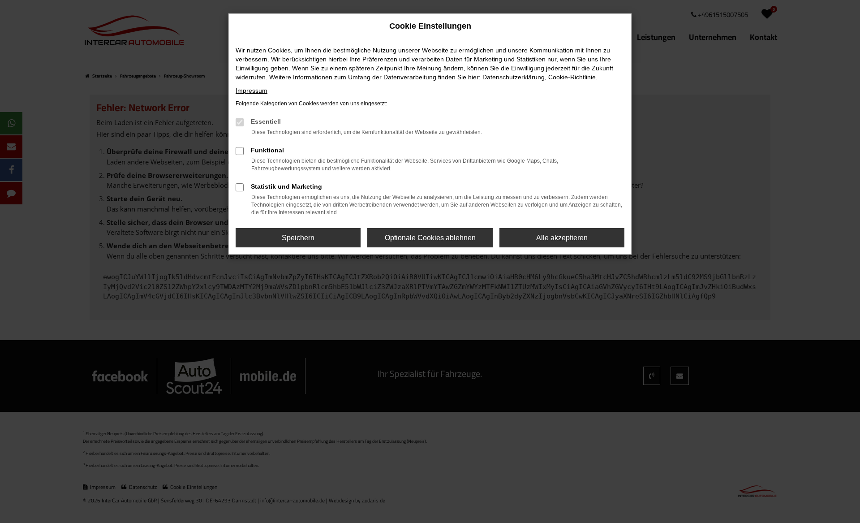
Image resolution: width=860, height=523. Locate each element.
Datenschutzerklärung (513, 77)
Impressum (251, 90)
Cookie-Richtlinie (572, 77)
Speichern (298, 238)
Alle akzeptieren (562, 238)
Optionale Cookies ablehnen (430, 238)
